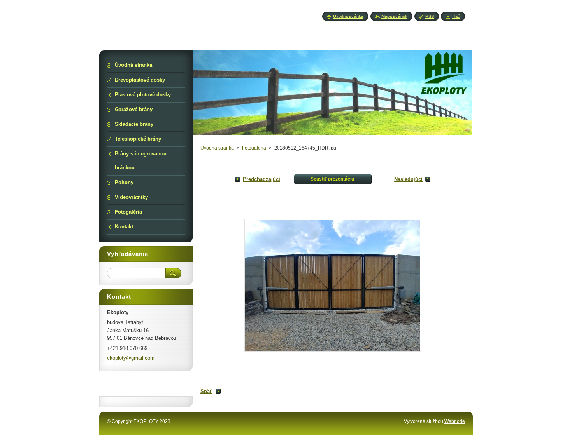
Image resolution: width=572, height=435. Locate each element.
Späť (206, 391)
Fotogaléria (254, 148)
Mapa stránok (394, 16)
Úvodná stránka (217, 148)
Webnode (454, 421)
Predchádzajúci (261, 179)
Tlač (456, 16)
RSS (429, 16)
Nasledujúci (408, 179)
